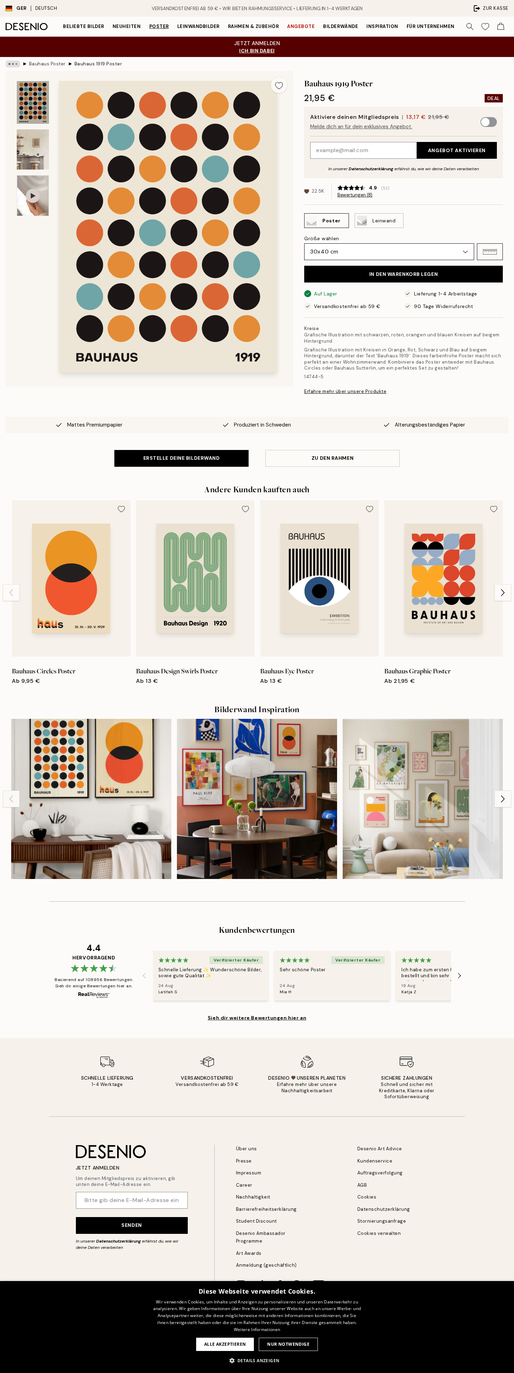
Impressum (249, 1173)
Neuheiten (127, 26)
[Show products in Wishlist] (485, 26)
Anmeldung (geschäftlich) (266, 1265)
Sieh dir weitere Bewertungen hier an (257, 1018)
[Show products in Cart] (500, 26)
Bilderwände (340, 26)
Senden (131, 1225)
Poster (159, 26)
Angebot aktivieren (457, 150)
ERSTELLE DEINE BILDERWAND (181, 458)
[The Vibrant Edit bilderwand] (257, 799)
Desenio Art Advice (379, 1149)
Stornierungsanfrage (381, 1221)
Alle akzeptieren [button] (225, 1344)
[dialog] (257, 1327)
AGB (362, 1185)
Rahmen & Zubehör (253, 26)
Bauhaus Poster (47, 64)
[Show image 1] (33, 102)
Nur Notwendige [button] (288, 1344)
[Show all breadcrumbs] (13, 63)
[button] (490, 251)
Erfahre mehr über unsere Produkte (345, 391)
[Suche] (470, 26)
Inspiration (382, 26)
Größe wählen (321, 238)
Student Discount (256, 1221)
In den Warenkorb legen (403, 274)
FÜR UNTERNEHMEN (431, 26)
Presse (244, 1161)
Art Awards (249, 1253)
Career (244, 1185)
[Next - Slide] (502, 592)
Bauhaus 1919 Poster (98, 64)
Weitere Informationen (257, 1329)
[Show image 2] (33, 149)
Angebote (301, 26)
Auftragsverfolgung (380, 1173)
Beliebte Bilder (83, 26)
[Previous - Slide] (11, 592)
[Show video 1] (33, 195)
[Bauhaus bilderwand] (91, 799)
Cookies (367, 1197)
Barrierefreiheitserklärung (266, 1209)
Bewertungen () (354, 195)
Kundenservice (375, 1161)
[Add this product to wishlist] (279, 85)
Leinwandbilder (198, 26)
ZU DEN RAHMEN (333, 458)
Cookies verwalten (379, 1233)
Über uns (246, 1149)
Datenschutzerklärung (371, 169)
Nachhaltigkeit (253, 1197)
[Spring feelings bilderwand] (423, 799)
